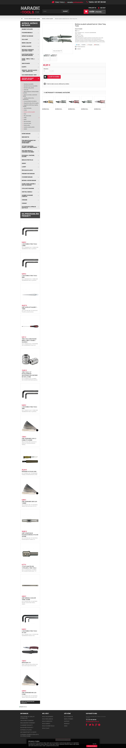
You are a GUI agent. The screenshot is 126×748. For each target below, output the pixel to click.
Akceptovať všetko (92, 746)
